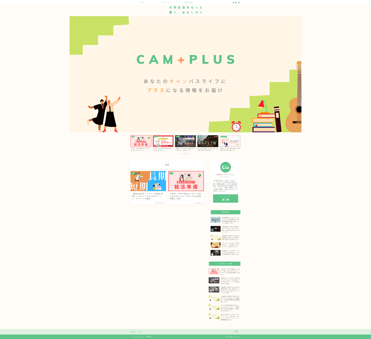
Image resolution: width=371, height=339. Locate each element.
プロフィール (165, 2)
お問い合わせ (189, 2)
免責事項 (149, 336)
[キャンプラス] (185, 15)
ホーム (142, 2)
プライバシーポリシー (138, 336)
